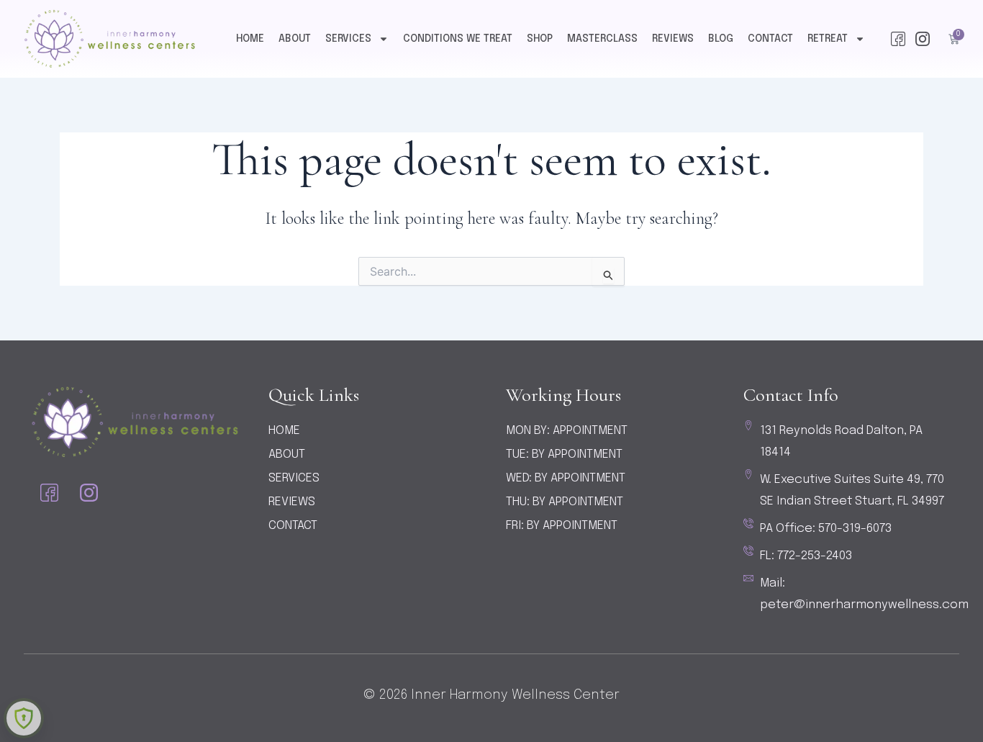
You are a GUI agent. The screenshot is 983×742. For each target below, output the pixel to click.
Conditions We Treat (457, 39)
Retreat (827, 39)
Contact (770, 39)
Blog (720, 39)
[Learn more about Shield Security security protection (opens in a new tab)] (23, 718)
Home (250, 39)
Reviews (673, 39)
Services (348, 39)
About (294, 39)
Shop (540, 39)
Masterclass (602, 39)
